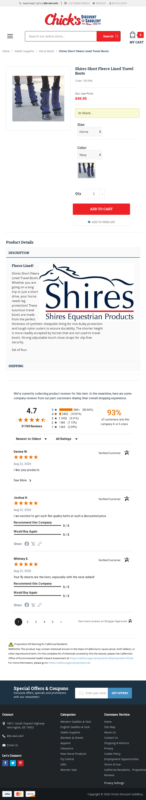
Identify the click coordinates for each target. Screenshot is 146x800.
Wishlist (101, 3)
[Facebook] (5, 763)
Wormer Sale (68, 770)
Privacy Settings (114, 783)
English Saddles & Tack (75, 727)
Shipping (16, 366)
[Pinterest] (20, 763)
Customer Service (78, 3)
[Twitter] (13, 763)
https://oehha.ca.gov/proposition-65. (70, 662)
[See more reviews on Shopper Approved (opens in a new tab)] (39, 544)
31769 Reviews (35, 426)
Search (111, 36)
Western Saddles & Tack (75, 721)
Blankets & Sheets (71, 737)
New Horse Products (73, 754)
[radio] (73, 409)
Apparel (65, 743)
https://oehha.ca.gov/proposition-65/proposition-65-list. (102, 658)
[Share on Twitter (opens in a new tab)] (33, 544)
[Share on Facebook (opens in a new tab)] (27, 544)
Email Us (12, 745)
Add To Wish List (103, 222)
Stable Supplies (24, 51)
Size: (81, 124)
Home (6, 51)
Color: (82, 147)
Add (101, 209)
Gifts (63, 764)
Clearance (66, 748)
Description (19, 253)
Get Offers (120, 693)
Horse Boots (46, 51)
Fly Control (67, 759)
